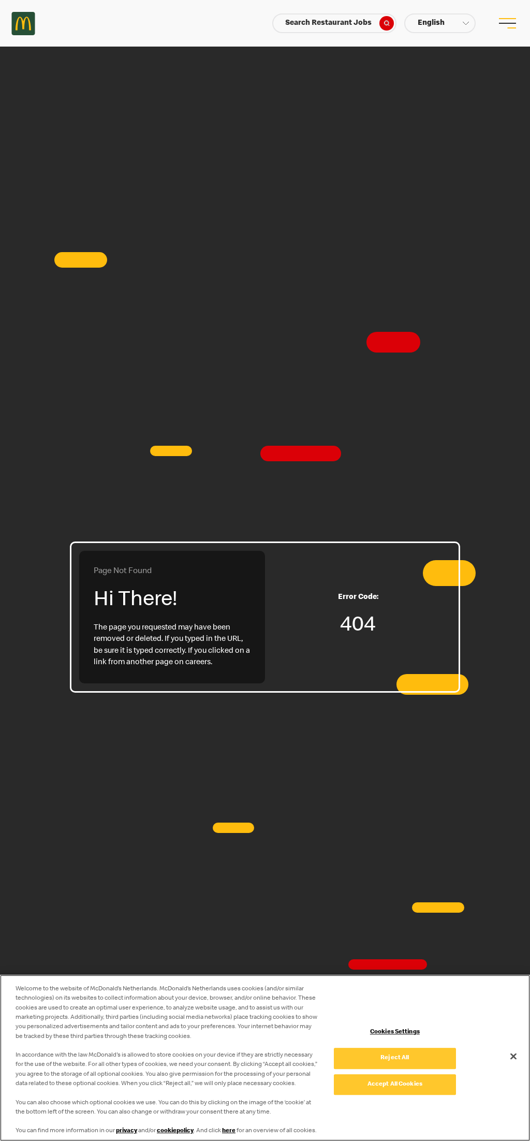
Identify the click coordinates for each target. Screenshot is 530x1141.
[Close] (513, 1056)
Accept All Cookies (394, 1084)
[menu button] (506, 23)
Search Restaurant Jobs (328, 23)
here (228, 1131)
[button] (440, 23)
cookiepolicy (175, 1131)
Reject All (394, 1058)
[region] (265, 1058)
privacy (126, 1131)
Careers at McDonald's (23, 23)
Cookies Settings (395, 1032)
